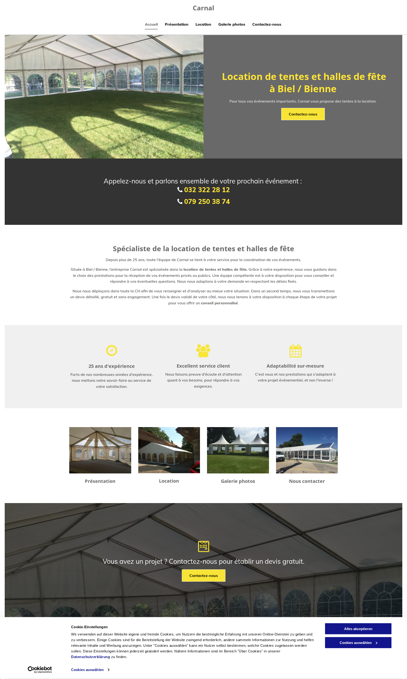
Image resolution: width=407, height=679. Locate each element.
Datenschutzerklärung (90, 657)
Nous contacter (307, 481)
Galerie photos (238, 481)
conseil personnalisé (219, 303)
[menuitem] (148, 25)
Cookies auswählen (87, 670)
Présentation (100, 481)
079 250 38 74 (207, 201)
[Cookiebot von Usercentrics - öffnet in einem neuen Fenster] (40, 669)
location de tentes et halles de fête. (215, 269)
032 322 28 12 (207, 190)
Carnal (203, 7)
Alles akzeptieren (358, 629)
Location (169, 481)
